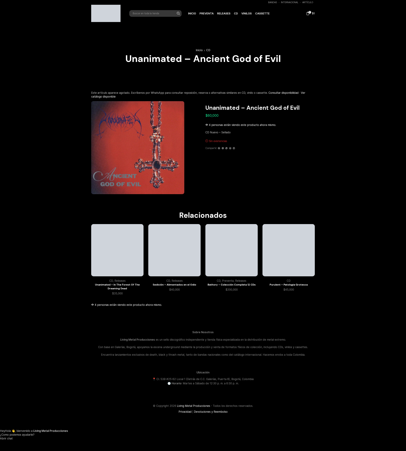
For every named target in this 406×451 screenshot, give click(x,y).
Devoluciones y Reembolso (211, 411)
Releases (223, 13)
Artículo (307, 2)
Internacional (289, 2)
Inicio (192, 13)
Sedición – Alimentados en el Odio (174, 284)
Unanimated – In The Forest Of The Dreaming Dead (117, 286)
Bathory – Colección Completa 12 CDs (232, 284)
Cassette (262, 13)
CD (236, 13)
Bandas (272, 2)
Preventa (207, 13)
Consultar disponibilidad (283, 92)
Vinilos (246, 13)
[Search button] (178, 13)
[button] (203, 444)
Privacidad (185, 411)
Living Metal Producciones (193, 405)
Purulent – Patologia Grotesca (289, 284)
